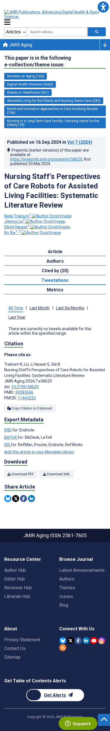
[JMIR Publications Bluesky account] (62, 640)
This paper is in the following (37, 61)
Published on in (49, 142)
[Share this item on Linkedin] (31, 498)
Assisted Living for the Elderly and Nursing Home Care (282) (53, 101)
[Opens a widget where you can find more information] (77, 724)
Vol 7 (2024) (79, 142)
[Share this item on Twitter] (15, 498)
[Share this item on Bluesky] (7, 498)
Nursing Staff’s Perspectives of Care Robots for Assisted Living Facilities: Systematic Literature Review (52, 190)
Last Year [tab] (16, 317)
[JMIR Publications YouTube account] (93, 640)
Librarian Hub (17, 596)
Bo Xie (12, 232)
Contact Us (15, 648)
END (8, 430)
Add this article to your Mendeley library (39, 452)
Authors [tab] (55, 261)
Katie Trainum (17, 216)
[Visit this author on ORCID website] (51, 216)
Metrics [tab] (55, 290)
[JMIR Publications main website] (52, 14)
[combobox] (57, 31)
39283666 (24, 392)
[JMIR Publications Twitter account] (70, 640)
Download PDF (22, 474)
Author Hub (15, 570)
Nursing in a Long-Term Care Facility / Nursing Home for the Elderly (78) (53, 123)
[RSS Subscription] (62, 647)
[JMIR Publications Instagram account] (101, 640)
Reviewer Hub (18, 587)
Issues (66, 596)
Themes (67, 587)
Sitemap (12, 657)
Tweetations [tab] (55, 280)
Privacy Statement (22, 639)
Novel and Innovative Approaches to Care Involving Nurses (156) (52, 111)
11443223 (27, 398)
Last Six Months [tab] (70, 308)
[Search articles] (97, 31)
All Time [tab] (15, 308)
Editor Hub (14, 579)
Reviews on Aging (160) (25, 76)
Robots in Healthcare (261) (28, 93)
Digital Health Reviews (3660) (30, 84)
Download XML (58, 474)
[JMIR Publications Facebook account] (78, 640)
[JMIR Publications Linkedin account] (86, 640)
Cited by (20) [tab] (55, 270)
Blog (63, 605)
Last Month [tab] (40, 308)
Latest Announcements (82, 570)
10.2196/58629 (25, 386)
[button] (103, 7)
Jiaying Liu (14, 221)
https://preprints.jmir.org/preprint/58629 (46, 159)
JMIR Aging (20, 45)
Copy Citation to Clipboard (31, 408)
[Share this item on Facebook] (23, 498)
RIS (7, 444)
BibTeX (11, 437)
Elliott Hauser (17, 227)
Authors (66, 579)
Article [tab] (55, 251)
